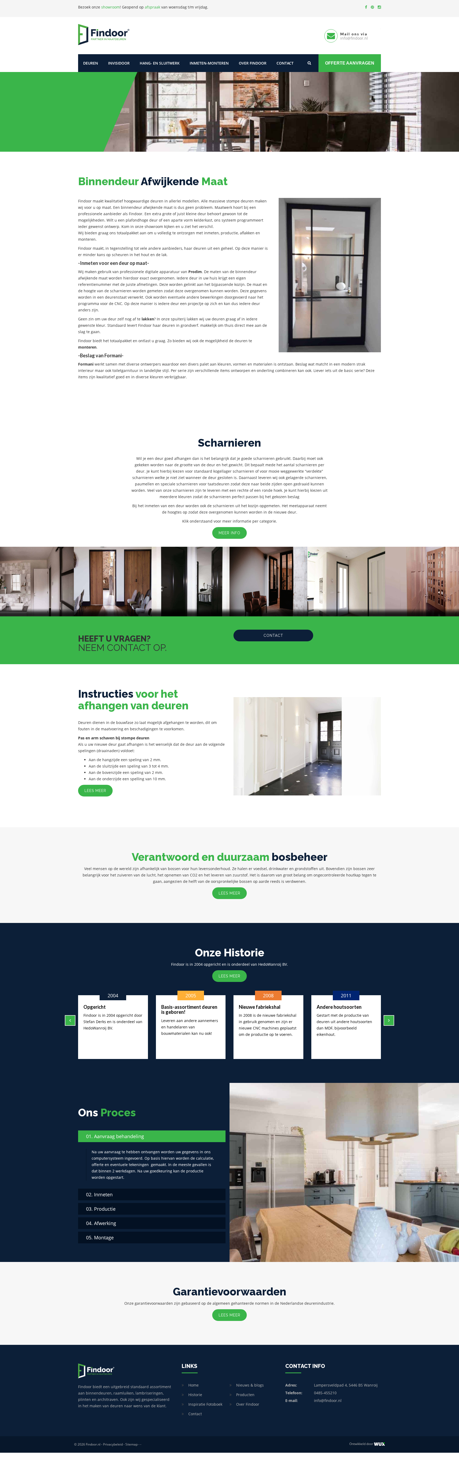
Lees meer (95, 791)
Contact (285, 63)
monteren (87, 347)
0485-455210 (325, 1392)
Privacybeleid (113, 1444)
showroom (110, 7)
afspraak (152, 7)
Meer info (229, 533)
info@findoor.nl (328, 1400)
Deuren (90, 63)
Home (193, 1385)
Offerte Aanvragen (349, 63)
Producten (245, 1394)
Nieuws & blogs (250, 1385)
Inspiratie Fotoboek (205, 1404)
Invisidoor (119, 63)
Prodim (195, 271)
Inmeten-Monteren (209, 63)
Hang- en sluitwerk (160, 63)
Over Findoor (252, 63)
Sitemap (131, 1444)
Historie (195, 1394)
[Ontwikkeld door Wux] (379, 1444)
